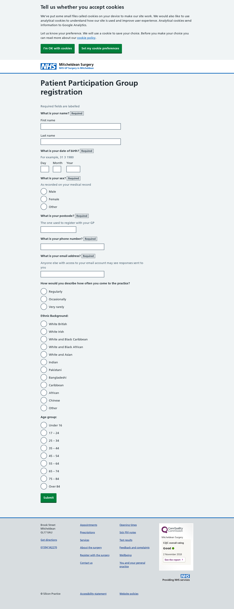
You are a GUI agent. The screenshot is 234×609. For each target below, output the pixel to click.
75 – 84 (54, 479)
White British (58, 324)
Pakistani (55, 370)
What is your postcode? (64, 216)
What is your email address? (67, 256)
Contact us (86, 562)
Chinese (54, 400)
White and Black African (66, 347)
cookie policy (86, 38)
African (54, 393)
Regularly (55, 291)
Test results (126, 540)
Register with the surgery (95, 555)
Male (52, 191)
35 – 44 (54, 448)
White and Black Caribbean (68, 339)
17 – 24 (54, 433)
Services (84, 540)
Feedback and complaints (134, 547)
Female (54, 199)
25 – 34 (54, 440)
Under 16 (55, 425)
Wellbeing (126, 555)
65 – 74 (54, 471)
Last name (48, 135)
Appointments (88, 525)
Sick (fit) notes (128, 532)
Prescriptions (87, 532)
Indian (53, 362)
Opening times (128, 525)
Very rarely (56, 307)
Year (69, 163)
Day (43, 163)
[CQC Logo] (172, 532)
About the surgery (91, 547)
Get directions (49, 539)
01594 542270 (49, 547)
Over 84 (54, 486)
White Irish (56, 332)
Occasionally (57, 299)
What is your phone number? (68, 239)
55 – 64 (54, 463)
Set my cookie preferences (100, 48)
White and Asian (60, 354)
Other (53, 207)
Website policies (129, 593)
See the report (172, 559)
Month (58, 163)
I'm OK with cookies (57, 48)
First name (48, 120)
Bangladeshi (57, 377)
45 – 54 (54, 456)
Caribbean (56, 385)
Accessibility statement (93, 593)
